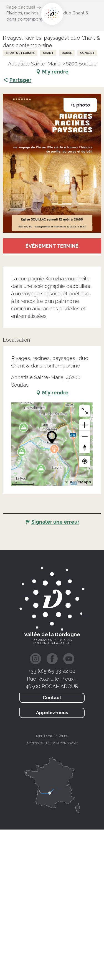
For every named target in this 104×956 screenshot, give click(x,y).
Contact (52, 697)
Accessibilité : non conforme (52, 743)
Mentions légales (52, 735)
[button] (52, 163)
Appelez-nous (52, 712)
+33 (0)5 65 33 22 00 (52, 671)
